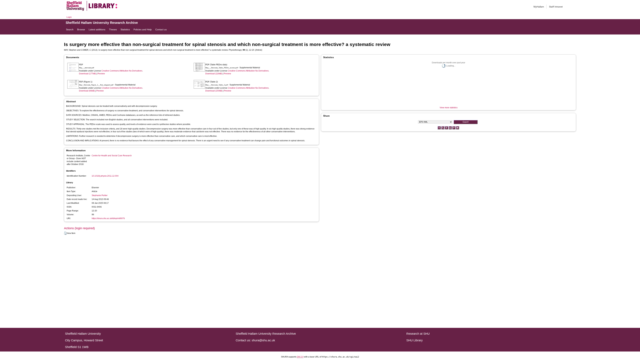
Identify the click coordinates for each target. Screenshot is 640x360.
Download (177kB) (87, 73)
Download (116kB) (213, 73)
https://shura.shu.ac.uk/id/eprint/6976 (108, 218)
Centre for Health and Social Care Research (112, 155)
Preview (101, 73)
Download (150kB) (213, 91)
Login (69, 17)
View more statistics (449, 107)
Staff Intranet (556, 6)
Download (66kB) (87, 91)
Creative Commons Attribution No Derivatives (122, 71)
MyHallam (539, 6)
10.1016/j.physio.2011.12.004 (105, 176)
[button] (65, 233)
